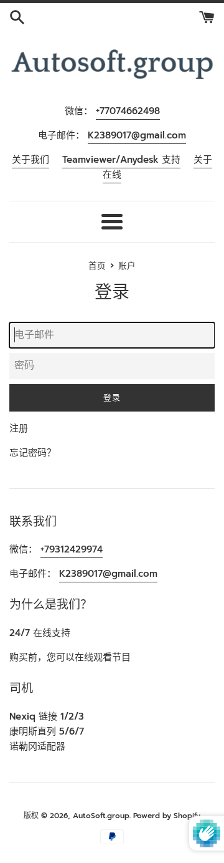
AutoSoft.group (101, 815)
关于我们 (30, 159)
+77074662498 (128, 111)
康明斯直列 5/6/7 (46, 731)
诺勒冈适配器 (37, 746)
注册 (18, 428)
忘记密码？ (32, 453)
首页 (97, 265)
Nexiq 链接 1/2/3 (46, 716)
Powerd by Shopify (166, 815)
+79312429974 (71, 549)
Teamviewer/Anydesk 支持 (121, 159)
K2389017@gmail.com (137, 135)
